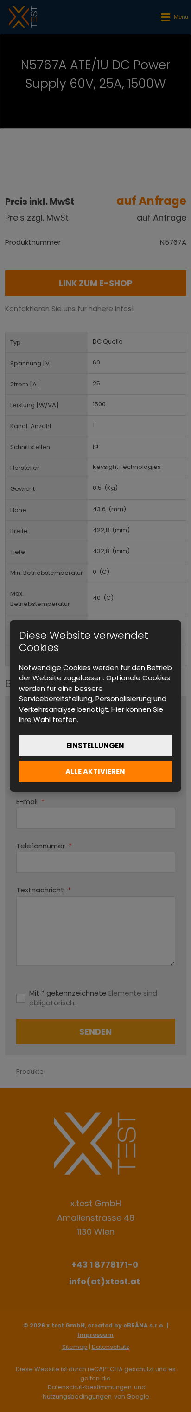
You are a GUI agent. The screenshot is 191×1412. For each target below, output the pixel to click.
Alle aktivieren (95, 771)
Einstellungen (95, 745)
